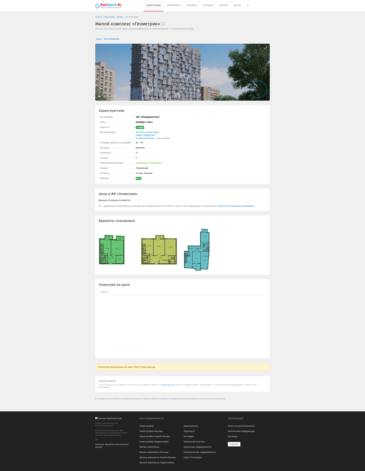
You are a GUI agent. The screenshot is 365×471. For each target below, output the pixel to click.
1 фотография (109, 96)
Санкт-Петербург (193, 457)
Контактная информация (241, 431)
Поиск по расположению (241, 426)
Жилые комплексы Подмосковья (156, 462)
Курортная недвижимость (197, 447)
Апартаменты (173, 5)
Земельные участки (194, 441)
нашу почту (167, 385)
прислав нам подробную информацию (236, 206)
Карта (104, 292)
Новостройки (153, 5)
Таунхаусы (191, 5)
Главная (98, 17)
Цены (99, 39)
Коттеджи (208, 5)
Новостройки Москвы (151, 431)
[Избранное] (248, 5)
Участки (223, 5)
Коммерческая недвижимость (200, 452)
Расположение (112, 39)
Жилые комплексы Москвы (153, 452)
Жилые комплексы (149, 447)
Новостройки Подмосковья (154, 441)
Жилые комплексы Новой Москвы (157, 457)
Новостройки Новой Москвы (154, 436)
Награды (232, 436)
